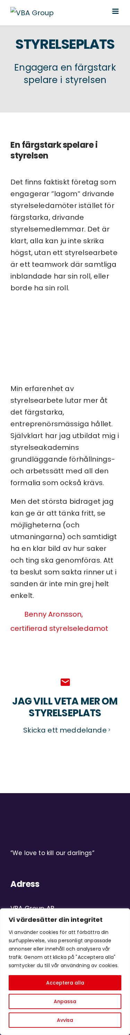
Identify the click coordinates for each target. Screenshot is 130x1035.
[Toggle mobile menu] (116, 11)
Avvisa (65, 1020)
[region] (65, 971)
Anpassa (65, 1001)
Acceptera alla (65, 982)
